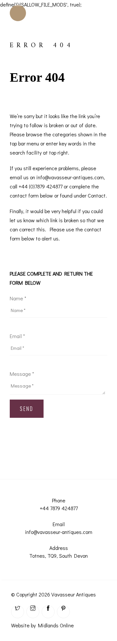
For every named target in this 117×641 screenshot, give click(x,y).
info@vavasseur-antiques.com (58, 531)
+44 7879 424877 (59, 508)
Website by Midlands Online (42, 625)
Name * (18, 298)
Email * (17, 336)
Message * (22, 373)
